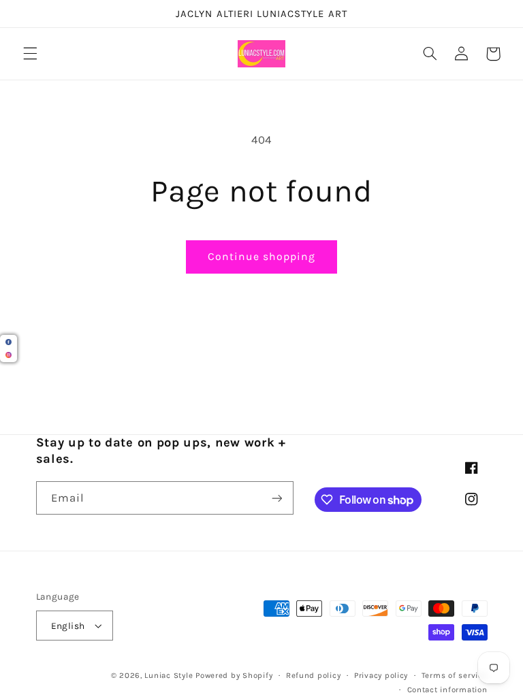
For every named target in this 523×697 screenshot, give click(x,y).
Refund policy (313, 675)
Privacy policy (381, 675)
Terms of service (455, 675)
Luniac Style (168, 675)
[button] (30, 53)
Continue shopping (262, 256)
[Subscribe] (276, 498)
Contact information (447, 689)
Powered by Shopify (233, 675)
